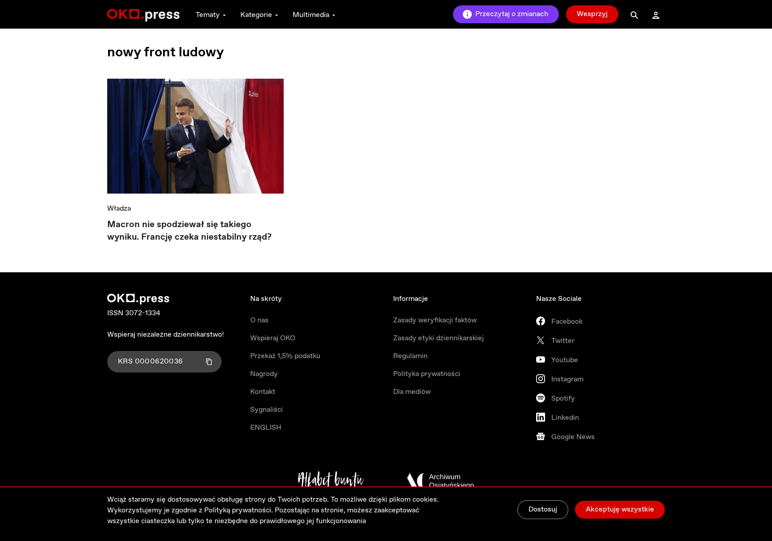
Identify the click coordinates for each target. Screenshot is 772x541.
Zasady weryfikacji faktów (435, 320)
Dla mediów (412, 392)
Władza (119, 208)
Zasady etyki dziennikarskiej (438, 338)
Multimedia (311, 15)
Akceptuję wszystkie (620, 509)
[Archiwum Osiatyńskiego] (440, 481)
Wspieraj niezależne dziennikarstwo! (165, 334)
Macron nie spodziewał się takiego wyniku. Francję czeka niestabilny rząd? (189, 231)
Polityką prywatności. (238, 510)
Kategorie (256, 15)
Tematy (208, 15)
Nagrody (264, 374)
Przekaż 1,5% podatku (285, 356)
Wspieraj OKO (272, 338)
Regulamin (410, 356)
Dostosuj (543, 509)
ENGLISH (265, 427)
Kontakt (262, 392)
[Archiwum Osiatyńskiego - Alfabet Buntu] (331, 481)
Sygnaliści (266, 409)
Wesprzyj (592, 14)
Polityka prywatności (426, 374)
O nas (259, 320)
